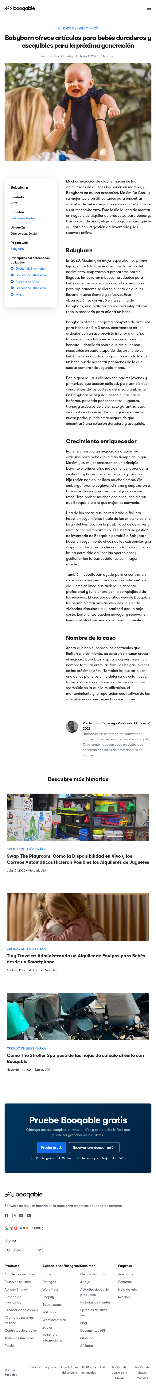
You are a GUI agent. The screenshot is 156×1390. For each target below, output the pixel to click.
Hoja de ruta (127, 1289)
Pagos (20, 294)
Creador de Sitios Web (31, 275)
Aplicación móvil (17, 1289)
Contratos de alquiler (21, 1330)
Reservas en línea (18, 1282)
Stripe (46, 1274)
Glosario (86, 1338)
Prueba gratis (51, 1147)
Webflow (49, 1312)
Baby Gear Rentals (23, 218)
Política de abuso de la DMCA (119, 1373)
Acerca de (125, 1274)
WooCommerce (54, 1320)
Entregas (49, 1282)
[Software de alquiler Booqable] (20, 8)
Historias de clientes (95, 1302)
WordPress (50, 1289)
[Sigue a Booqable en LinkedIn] (21, 1216)
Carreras (125, 1282)
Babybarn (17, 249)
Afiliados (87, 1346)
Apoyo (85, 1282)
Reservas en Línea (28, 281)
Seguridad (50, 1367)
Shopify (48, 1297)
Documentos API (92, 1330)
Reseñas (124, 1297)
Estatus (35, 1367)
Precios (10, 1346)
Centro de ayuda (93, 1274)
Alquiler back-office (19, 1274)
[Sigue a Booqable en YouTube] (29, 1216)
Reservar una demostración (94, 1147)
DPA (103, 1367)
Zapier (47, 1327)
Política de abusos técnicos (142, 1373)
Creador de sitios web (21, 1310)
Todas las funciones (19, 1338)
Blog (83, 1323)
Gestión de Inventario (30, 268)
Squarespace (52, 1305)
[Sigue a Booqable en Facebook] (6, 1216)
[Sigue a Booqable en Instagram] (14, 1216)
